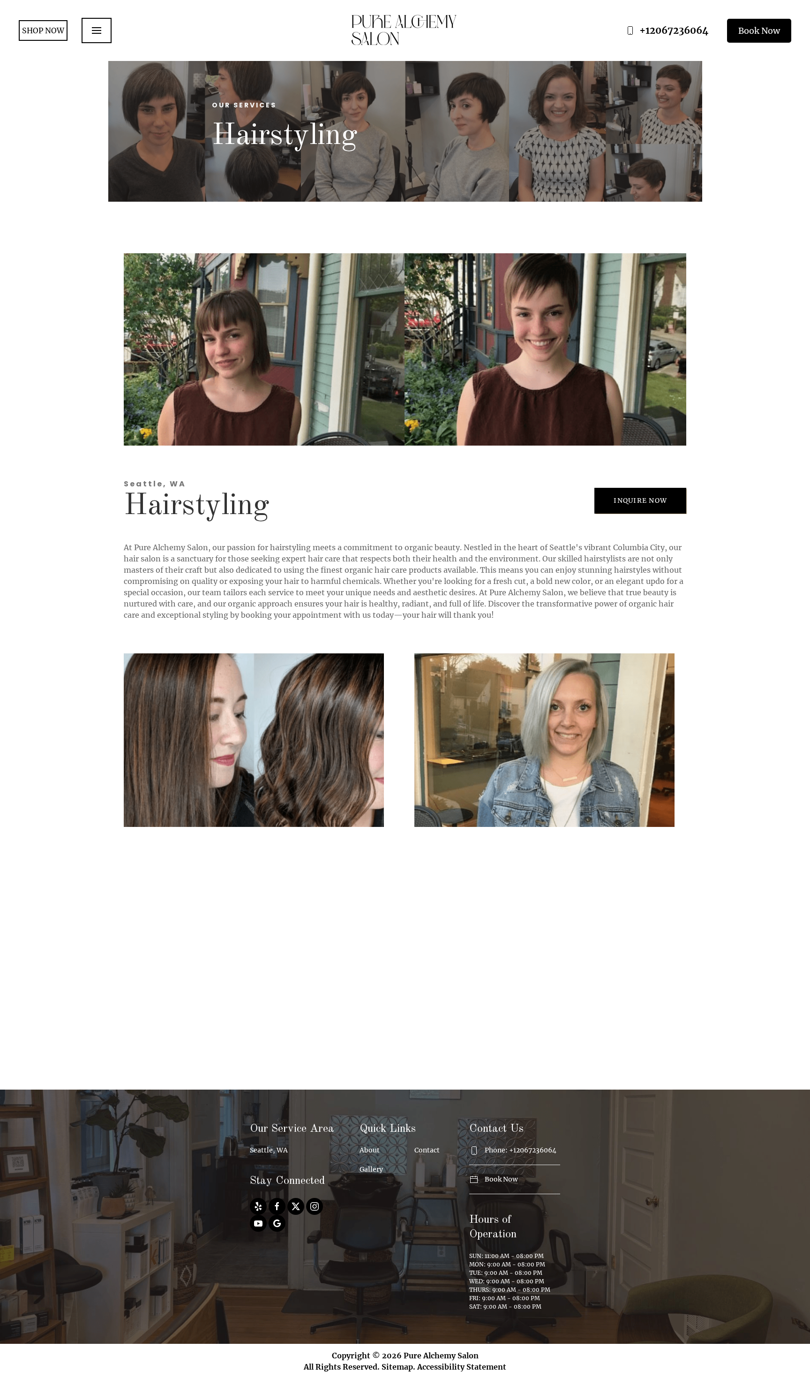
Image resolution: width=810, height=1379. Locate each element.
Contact (427, 1150)
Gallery (371, 1169)
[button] (97, 30)
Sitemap (397, 1366)
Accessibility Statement (461, 1366)
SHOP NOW (43, 30)
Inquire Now (640, 500)
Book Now (759, 30)
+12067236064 (673, 30)
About (370, 1150)
